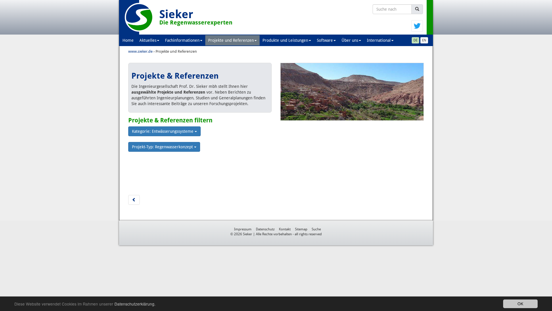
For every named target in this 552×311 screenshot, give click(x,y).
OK (520, 303)
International (379, 40)
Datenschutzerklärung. (135, 304)
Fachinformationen (182, 40)
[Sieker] (139, 17)
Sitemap (301, 229)
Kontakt (285, 229)
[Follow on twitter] (417, 25)
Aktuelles (147, 40)
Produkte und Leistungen (285, 40)
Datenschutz (265, 229)
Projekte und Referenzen (231, 40)
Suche (316, 229)
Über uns (350, 40)
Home (128, 40)
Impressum (243, 229)
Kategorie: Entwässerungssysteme (163, 131)
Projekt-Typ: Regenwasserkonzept (163, 147)
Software (325, 40)
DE (415, 40)
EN (424, 40)
